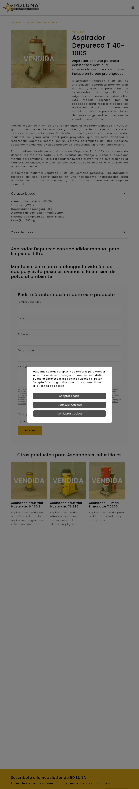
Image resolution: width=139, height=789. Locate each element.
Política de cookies (51, 386)
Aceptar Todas (69, 396)
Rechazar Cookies (70, 405)
